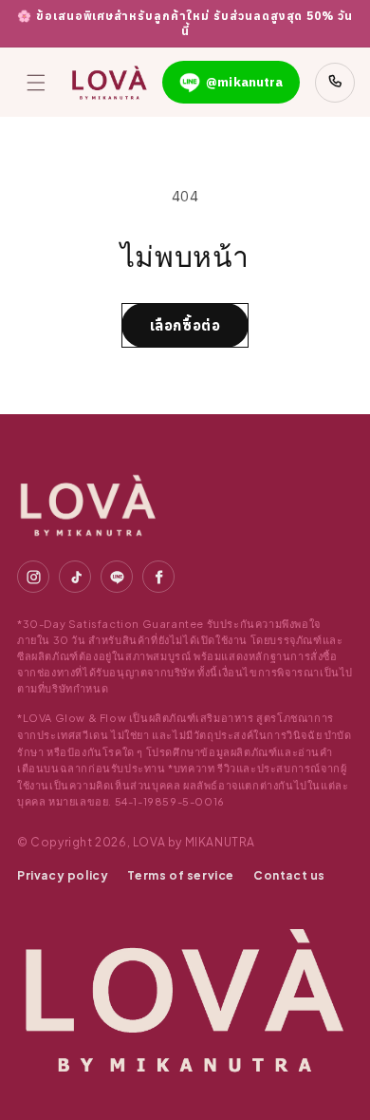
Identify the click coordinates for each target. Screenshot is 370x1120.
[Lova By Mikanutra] (88, 505)
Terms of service (180, 875)
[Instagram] (33, 576)
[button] (36, 83)
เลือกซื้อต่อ (185, 325)
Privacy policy (62, 875)
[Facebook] (158, 576)
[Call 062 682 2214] (335, 83)
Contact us (289, 875)
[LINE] (117, 576)
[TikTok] (75, 576)
